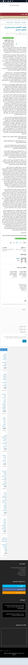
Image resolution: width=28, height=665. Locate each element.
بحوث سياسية (9, 22)
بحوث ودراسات (17, 22)
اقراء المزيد (4, 370)
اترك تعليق (24, 34)
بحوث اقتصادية (4, 411)
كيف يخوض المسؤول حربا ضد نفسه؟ (7, 249)
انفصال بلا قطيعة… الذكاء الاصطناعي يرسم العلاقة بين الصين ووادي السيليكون (4, 477)
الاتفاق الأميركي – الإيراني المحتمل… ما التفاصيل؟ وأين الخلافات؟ (22, 274)
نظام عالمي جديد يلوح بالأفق (21, 249)
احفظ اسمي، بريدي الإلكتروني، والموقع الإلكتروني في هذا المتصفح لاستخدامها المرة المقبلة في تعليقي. (14, 337)
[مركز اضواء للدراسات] (14, 5)
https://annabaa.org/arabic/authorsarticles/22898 (14, 236)
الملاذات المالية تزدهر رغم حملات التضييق (4, 422)
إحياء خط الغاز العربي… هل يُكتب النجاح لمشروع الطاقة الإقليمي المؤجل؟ (4, 401)
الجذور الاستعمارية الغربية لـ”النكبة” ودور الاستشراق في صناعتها (22, 287)
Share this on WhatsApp (9, 37)
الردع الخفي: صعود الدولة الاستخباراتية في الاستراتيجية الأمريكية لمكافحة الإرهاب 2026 (4, 544)
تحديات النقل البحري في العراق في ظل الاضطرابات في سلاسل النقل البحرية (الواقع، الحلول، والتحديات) (4, 501)
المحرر (18, 258)
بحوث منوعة (5, 486)
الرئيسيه (24, 22)
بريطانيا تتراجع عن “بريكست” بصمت (4, 459)
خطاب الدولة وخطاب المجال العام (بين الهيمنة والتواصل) (4, 524)
